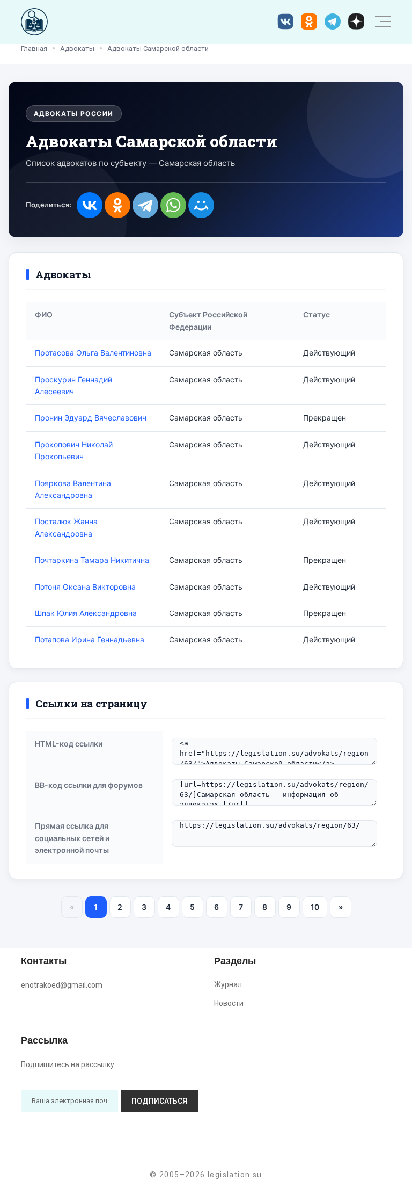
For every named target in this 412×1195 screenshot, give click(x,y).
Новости (229, 1003)
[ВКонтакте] (89, 205)
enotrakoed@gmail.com (61, 985)
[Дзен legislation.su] (356, 21)
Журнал (228, 984)
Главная (34, 49)
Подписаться (159, 1101)
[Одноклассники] (117, 205)
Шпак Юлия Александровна (86, 613)
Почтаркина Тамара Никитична (92, 559)
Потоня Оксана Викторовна (85, 586)
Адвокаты (77, 49)
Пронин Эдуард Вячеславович (90, 417)
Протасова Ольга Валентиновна (93, 352)
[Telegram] (145, 205)
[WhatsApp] (173, 205)
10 (315, 906)
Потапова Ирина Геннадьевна (89, 639)
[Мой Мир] (201, 205)
